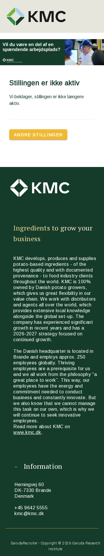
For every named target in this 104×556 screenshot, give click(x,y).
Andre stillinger (38, 134)
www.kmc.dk (27, 432)
